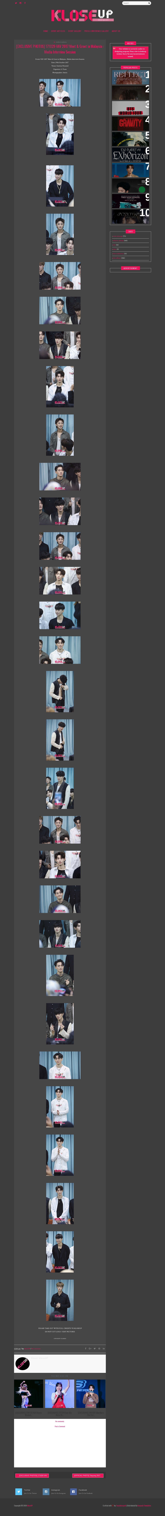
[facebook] (25, 3)
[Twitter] (95, 1349)
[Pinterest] (99, 1349)
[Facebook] (86, 1349)
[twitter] (16, 3)
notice (114, 249)
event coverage (117, 236)
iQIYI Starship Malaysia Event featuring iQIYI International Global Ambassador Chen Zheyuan (129, 186)
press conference (118, 253)
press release (116, 258)
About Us (116, 31)
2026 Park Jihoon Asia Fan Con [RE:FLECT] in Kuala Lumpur (129, 75)
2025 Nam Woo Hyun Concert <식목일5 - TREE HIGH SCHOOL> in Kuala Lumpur (130, 201)
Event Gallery (74, 31)
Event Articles (58, 31)
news (114, 245)
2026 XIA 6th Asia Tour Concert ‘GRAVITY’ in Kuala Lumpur (130, 122)
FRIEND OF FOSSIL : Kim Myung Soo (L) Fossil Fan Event (130, 168)
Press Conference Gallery (96, 31)
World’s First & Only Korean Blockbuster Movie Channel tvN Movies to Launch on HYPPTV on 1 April (130, 140)
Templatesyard (121, 1505)
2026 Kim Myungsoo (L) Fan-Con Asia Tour (130, 91)
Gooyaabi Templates (144, 1505)
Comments (36, 1349)
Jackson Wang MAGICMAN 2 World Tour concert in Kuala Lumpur (129, 216)
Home (45, 31)
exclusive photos (61, 42)
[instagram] (20, 3)
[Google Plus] (90, 1349)
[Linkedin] (104, 1349)
